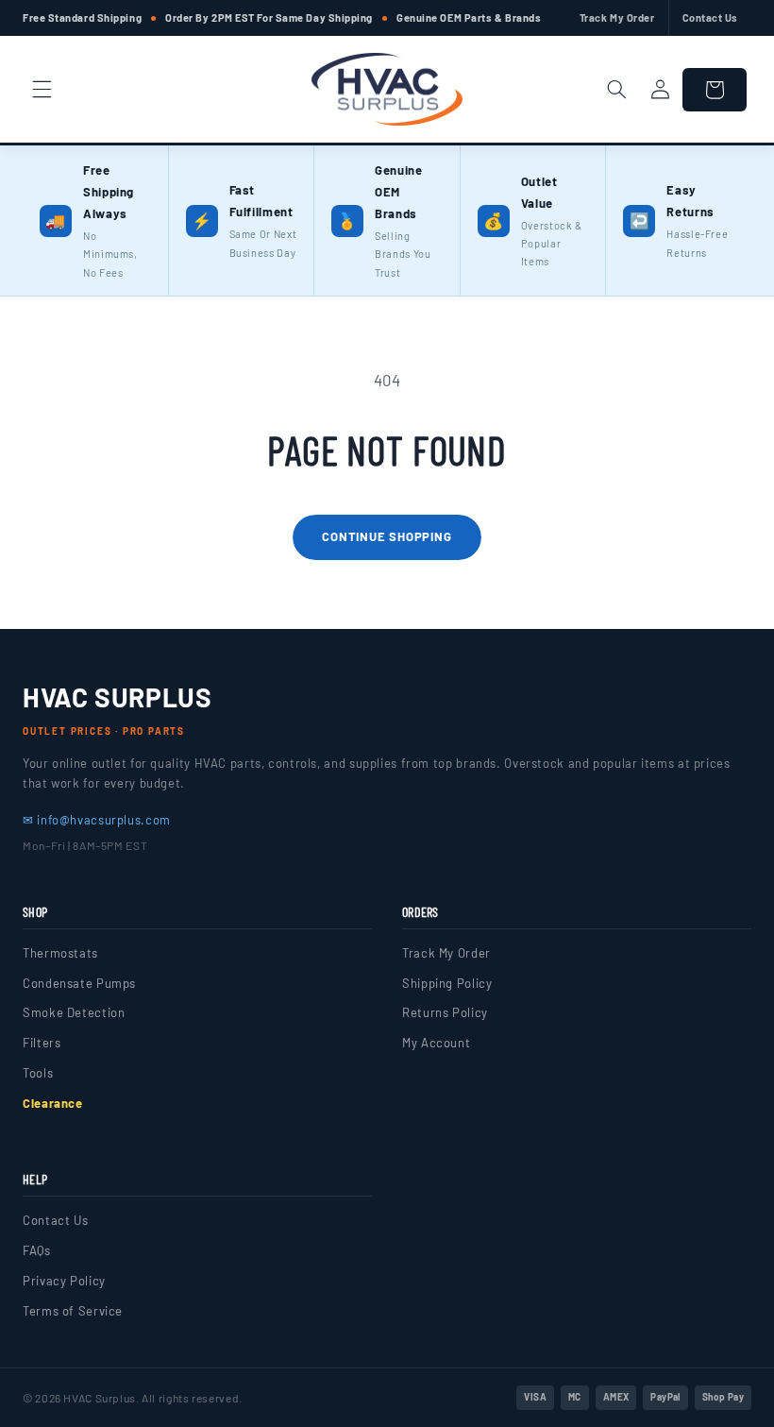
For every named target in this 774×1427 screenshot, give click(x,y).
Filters (41, 1042)
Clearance (53, 1103)
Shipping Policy (447, 983)
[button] (41, 89)
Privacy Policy (64, 1280)
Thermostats (60, 952)
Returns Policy (445, 1012)
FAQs (37, 1250)
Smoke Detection (74, 1012)
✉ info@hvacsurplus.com (97, 819)
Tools (38, 1072)
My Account (436, 1042)
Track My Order (617, 17)
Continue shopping (386, 536)
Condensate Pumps (79, 983)
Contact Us (710, 17)
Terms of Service (73, 1310)
